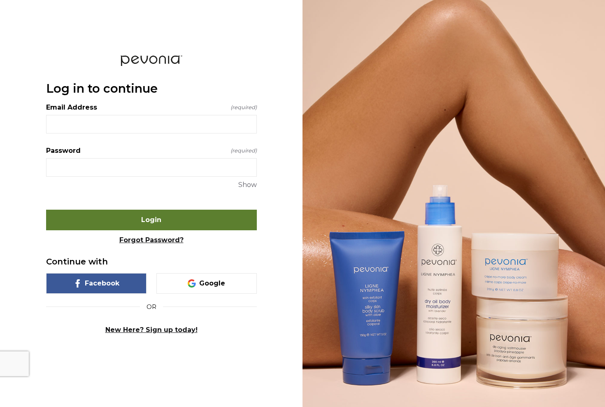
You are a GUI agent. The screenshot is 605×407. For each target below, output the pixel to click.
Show (247, 185)
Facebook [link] (102, 283)
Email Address (151, 107)
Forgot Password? (151, 240)
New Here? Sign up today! (151, 330)
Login (151, 220)
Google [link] (212, 283)
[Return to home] (151, 60)
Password (151, 150)
